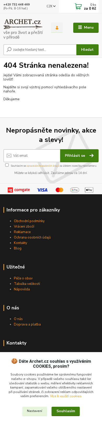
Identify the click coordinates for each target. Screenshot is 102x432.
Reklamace (22, 232)
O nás (18, 319)
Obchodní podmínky (29, 221)
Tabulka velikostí (27, 283)
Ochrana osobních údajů (32, 237)
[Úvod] (23, 28)
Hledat (87, 49)
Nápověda (22, 289)
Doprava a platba (27, 324)
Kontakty (20, 243)
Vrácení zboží (24, 226)
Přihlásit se (75, 155)
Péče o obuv (23, 278)
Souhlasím (65, 411)
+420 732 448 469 (16, 5)
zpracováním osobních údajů (42, 165)
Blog (17, 248)
